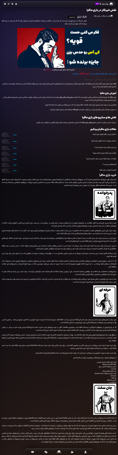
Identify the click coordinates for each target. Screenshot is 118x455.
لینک (89, 84)
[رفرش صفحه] (8, 4)
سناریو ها (70, 97)
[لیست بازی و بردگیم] (32, 452)
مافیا (111, 97)
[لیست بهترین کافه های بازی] (72, 452)
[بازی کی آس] (59, 48)
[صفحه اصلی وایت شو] (59, 452)
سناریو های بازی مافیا (89, 122)
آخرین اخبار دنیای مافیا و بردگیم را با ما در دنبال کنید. (94, 74)
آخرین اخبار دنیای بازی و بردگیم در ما (59, 70)
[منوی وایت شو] (100, 4)
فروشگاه (75, 109)
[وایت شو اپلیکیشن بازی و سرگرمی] (111, 4)
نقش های (62, 97)
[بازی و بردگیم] (45, 452)
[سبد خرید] (16, 4)
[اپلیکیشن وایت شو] (85, 452)
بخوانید (15, 135)
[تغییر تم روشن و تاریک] (12, 4)
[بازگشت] (5, 4)
